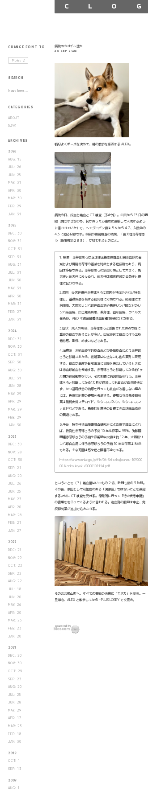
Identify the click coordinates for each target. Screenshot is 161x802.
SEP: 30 (14, 362)
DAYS (12, 126)
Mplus (18, 60)
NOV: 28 (15, 452)
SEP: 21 (14, 468)
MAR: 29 (15, 409)
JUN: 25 (14, 175)
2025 (12, 225)
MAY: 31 (14, 183)
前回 (123, 215)
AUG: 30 (15, 370)
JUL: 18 (14, 589)
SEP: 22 (14, 574)
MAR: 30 (15, 198)
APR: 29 (14, 401)
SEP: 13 (14, 769)
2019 (12, 753)
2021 (12, 648)
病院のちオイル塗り (69, 46)
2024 (12, 331)
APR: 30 (14, 191)
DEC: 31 (15, 339)
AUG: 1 (14, 788)
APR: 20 (14, 507)
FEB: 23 (14, 628)
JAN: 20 (14, 636)
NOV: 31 (15, 241)
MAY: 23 (14, 499)
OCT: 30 (15, 460)
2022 (12, 542)
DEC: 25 (14, 550)
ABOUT (14, 118)
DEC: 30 (15, 233)
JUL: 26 (14, 167)
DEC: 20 (15, 656)
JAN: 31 (14, 214)
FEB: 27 (14, 312)
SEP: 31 (14, 257)
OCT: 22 (15, 565)
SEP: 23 (14, 679)
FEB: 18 (14, 734)
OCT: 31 (15, 249)
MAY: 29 (14, 394)
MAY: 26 (14, 605)
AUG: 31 (15, 265)
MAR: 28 (15, 515)
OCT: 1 (14, 761)
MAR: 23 (15, 620)
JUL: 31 (14, 273)
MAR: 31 (15, 304)
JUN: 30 (14, 280)
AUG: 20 (15, 476)
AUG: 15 (14, 159)
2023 (12, 437)
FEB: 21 (14, 523)
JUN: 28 (14, 386)
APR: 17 (14, 718)
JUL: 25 (14, 695)
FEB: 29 (14, 206)
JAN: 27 (14, 531)
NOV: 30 (15, 347)
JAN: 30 (14, 425)
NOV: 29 (15, 558)
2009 (12, 780)
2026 (12, 151)
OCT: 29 (15, 671)
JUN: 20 (14, 597)
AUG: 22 (15, 581)
